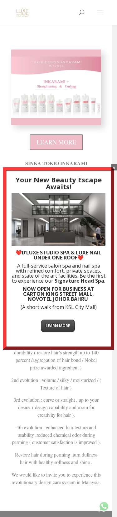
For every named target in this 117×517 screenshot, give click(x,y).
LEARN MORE (58, 325)
